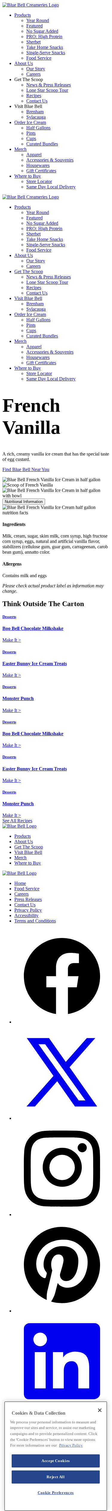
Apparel (34, 154)
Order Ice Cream (30, 122)
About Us (23, 63)
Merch (20, 149)
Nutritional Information (24, 501)
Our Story (35, 68)
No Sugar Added (42, 31)
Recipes (33, 95)
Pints (31, 133)
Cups (31, 138)
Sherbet (33, 41)
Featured (34, 25)
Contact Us (36, 100)
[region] (55, 1456)
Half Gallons (38, 127)
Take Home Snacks (44, 47)
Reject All (56, 1477)
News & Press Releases (48, 84)
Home (20, 883)
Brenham (35, 111)
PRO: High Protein (44, 36)
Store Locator (39, 181)
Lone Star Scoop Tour (47, 90)
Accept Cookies (56, 1461)
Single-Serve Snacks (45, 52)
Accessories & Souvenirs (49, 159)
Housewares (38, 165)
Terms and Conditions (35, 920)
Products (22, 15)
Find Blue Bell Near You (25, 469)
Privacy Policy (28, 910)
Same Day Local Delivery (51, 186)
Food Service (38, 58)
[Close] (99, 1410)
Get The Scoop (28, 271)
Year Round (37, 20)
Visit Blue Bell (28, 298)
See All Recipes (17, 820)
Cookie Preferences (56, 1492)
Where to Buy (27, 176)
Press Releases (28, 899)
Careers (33, 74)
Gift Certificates (41, 170)
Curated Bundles (42, 143)
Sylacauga (36, 117)
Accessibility (26, 915)
